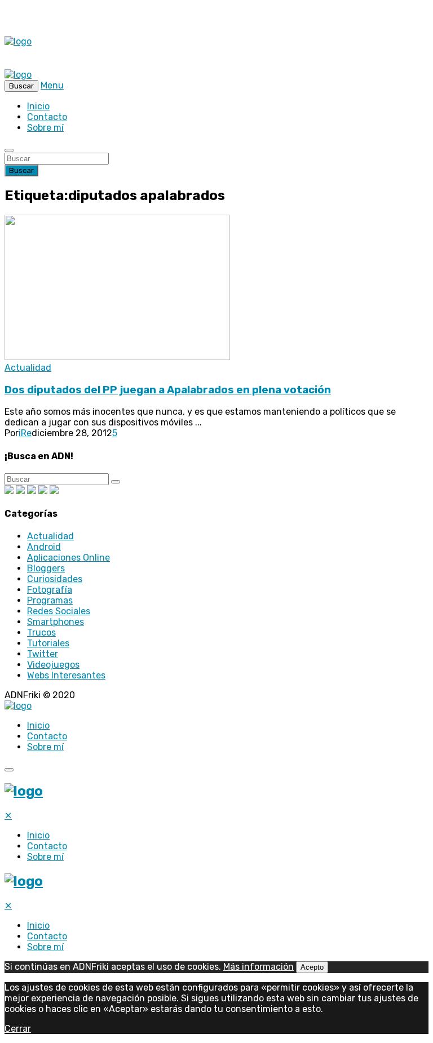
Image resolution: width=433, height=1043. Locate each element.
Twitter (42, 654)
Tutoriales (48, 643)
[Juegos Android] (9, 491)
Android (44, 547)
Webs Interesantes (66, 675)
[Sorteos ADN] (54, 491)
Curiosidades (54, 579)
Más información (258, 966)
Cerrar (18, 1028)
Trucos (41, 632)
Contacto (47, 117)
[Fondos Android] (31, 491)
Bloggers (46, 568)
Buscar (21, 170)
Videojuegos (53, 664)
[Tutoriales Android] (42, 491)
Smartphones (55, 621)
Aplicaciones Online (68, 557)
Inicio (38, 106)
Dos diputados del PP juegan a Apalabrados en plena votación (168, 390)
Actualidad (28, 367)
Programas (50, 600)
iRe (25, 433)
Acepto (312, 967)
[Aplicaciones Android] (20, 491)
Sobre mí (45, 127)
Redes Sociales (58, 611)
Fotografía (49, 589)
